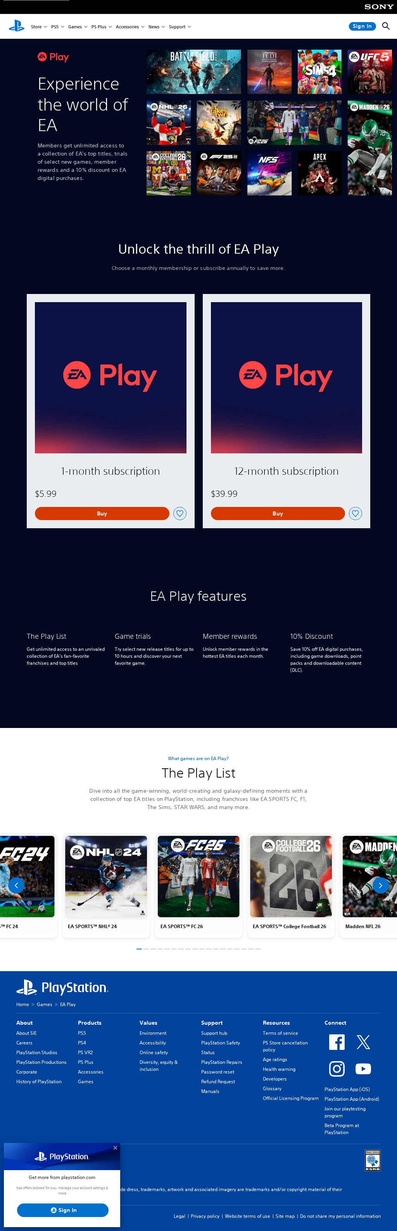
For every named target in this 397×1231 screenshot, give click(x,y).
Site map (285, 1216)
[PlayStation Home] (16, 26)
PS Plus (98, 26)
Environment (153, 1033)
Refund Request (218, 1081)
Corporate (26, 1071)
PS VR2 (85, 1052)
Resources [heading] (276, 1022)
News (153, 26)
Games (75, 26)
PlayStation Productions (41, 1062)
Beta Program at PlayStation (342, 1129)
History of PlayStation (39, 1081)
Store (36, 26)
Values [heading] (148, 1022)
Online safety (154, 1052)
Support (177, 26)
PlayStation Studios (36, 1052)
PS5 (55, 26)
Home (22, 1004)
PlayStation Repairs (221, 1062)
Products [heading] (90, 1022)
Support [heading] (212, 1022)
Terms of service (280, 1033)
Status (208, 1052)
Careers (24, 1042)
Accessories (127, 26)
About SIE (26, 1033)
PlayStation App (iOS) (347, 1089)
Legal (179, 1216)
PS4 (82, 1042)
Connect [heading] (335, 1022)
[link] (198, 885)
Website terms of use (247, 1216)
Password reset (217, 1071)
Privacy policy (205, 1216)
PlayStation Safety (220, 1042)
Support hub (214, 1033)
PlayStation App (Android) (352, 1099)
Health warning (279, 1069)
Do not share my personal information (340, 1216)
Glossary (272, 1088)
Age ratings (275, 1059)
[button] (16, 885)
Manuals (210, 1091)
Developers (275, 1078)
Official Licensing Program (291, 1098)
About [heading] (24, 1022)
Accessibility (153, 1042)
